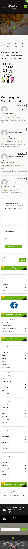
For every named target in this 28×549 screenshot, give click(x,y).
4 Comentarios (24, 45)
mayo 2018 (5, 413)
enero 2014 (5, 471)
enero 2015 (5, 448)
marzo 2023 (5, 347)
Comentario (8, 212)
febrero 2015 (5, 445)
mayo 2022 (5, 355)
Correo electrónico (10, 231)
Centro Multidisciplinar (15, 518)
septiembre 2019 (6, 381)
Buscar (4, 257)
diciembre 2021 (6, 364)
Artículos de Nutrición (7, 273)
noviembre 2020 (6, 367)
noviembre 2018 (6, 402)
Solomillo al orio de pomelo (9, 328)
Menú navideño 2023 (7, 319)
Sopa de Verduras (6, 322)
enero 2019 (5, 396)
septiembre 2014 (6, 457)
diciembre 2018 (6, 399)
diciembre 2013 (6, 474)
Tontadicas (5, 287)
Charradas (5, 276)
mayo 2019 (5, 390)
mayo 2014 (5, 459)
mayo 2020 (5, 370)
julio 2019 (4, 384)
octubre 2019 (5, 378)
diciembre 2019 (6, 373)
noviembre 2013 (6, 477)
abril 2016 (4, 425)
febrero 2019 (5, 393)
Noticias (4, 278)
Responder (20, 105)
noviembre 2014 (6, 454)
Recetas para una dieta (8, 281)
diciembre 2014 (6, 451)
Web (6, 238)
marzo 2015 (5, 442)
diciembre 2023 (6, 344)
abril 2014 (4, 462)
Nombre (7, 225)
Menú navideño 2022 (7, 325)
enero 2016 (5, 433)
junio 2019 (5, 387)
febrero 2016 (5, 430)
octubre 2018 (5, 404)
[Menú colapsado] (25, 6)
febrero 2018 (5, 419)
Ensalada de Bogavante (8, 331)
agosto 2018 (5, 407)
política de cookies (14, 545)
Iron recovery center (14, 182)
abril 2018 (4, 416)
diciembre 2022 (6, 349)
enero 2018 (5, 422)
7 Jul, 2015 (3, 45)
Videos (4, 290)
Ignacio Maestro (9, 45)
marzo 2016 (5, 428)
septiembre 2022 (6, 352)
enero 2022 (5, 361)
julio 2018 (4, 410)
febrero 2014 (5, 468)
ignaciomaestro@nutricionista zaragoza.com (15, 508)
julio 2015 (4, 439)
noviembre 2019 (6, 376)
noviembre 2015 (6, 436)
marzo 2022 (5, 358)
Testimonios (5, 284)
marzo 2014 (5, 465)
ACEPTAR (14, 547)
